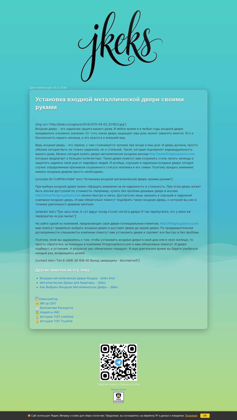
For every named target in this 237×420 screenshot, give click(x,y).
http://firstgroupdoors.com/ (179, 223)
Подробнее (191, 415)
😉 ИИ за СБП (45, 303)
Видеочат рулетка (118, 389)
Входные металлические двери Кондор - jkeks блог (77, 278)
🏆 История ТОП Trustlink (54, 321)
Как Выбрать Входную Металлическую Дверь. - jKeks (79, 287)
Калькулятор (48, 299)
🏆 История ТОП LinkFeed (54, 316)
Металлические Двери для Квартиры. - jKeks (73, 282)
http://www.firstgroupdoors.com (172, 154)
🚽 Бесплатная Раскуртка (54, 308)
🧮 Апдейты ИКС (47, 312)
